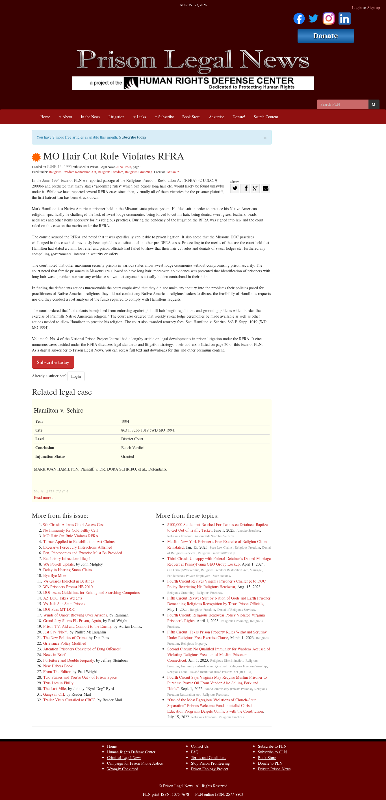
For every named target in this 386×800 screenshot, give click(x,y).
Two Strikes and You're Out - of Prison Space (80, 677)
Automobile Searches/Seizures (215, 536)
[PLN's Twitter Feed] (313, 16)
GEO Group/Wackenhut (183, 570)
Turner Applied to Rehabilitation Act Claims (78, 541)
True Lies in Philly (58, 682)
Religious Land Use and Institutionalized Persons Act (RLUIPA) (209, 672)
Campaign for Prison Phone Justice (135, 763)
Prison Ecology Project (209, 768)
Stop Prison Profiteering (210, 763)
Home (45, 116)
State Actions (221, 575)
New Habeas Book (58, 666)
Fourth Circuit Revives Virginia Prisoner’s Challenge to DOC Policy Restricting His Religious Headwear (216, 583)
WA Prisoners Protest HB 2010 (68, 586)
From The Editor (56, 671)
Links (141, 116)
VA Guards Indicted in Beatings (68, 581)
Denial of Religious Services (236, 609)
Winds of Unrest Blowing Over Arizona (75, 615)
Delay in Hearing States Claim (67, 569)
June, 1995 (123, 166)
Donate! (239, 116)
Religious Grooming (138, 171)
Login (357, 7)
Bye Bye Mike (54, 575)
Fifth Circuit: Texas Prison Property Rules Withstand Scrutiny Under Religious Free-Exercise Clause (217, 634)
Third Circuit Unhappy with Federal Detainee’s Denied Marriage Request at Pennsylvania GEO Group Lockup (219, 561)
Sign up (373, 7)
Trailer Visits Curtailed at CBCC (69, 699)
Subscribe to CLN (272, 751)
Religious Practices (209, 592)
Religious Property (193, 643)
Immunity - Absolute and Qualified (204, 666)
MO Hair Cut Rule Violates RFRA (70, 535)
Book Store (191, 116)
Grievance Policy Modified (64, 643)
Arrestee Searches (248, 530)
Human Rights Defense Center (131, 751)
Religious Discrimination (226, 660)
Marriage (256, 570)
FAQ (194, 751)
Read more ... (45, 497)
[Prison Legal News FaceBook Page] (299, 16)
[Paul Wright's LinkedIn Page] (345, 16)
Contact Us (200, 746)
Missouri (173, 171)
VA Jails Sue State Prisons (64, 603)
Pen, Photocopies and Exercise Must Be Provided (82, 552)
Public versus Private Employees (189, 575)
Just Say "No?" (55, 632)
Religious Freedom (110, 171)
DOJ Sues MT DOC (59, 609)
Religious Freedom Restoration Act (72, 171)
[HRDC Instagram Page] (328, 16)
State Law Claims (221, 547)
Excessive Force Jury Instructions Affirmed (77, 547)
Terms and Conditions (208, 757)
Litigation (116, 116)
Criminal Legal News (124, 757)
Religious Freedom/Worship (216, 553)
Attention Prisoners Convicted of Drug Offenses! (82, 649)
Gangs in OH (53, 694)
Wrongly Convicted (122, 768)
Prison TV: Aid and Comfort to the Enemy (77, 626)
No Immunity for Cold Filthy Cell (70, 530)
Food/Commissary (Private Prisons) (228, 689)
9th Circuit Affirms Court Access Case (73, 524)
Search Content (266, 116)
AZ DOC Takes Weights (62, 598)
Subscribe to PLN (272, 746)
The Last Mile (54, 688)
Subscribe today (132, 137)
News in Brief (54, 654)
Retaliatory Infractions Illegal (66, 558)
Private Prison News (274, 768)
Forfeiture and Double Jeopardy (68, 660)
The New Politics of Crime (64, 637)
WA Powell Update (58, 564)
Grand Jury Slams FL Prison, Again (72, 620)
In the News (90, 116)
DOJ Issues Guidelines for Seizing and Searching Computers (91, 592)
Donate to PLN (270, 763)
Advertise (216, 116)
